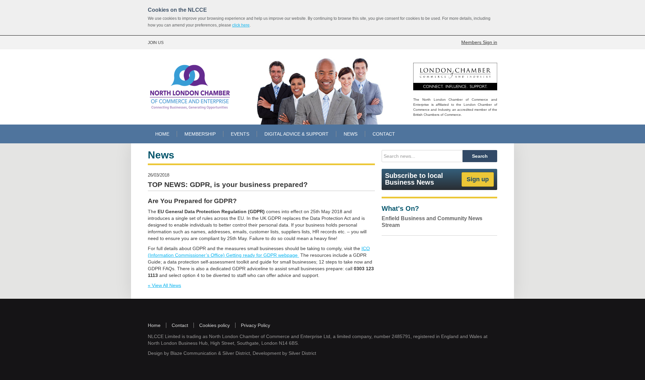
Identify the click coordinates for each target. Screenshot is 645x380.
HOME (162, 134)
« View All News (164, 285)
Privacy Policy (255, 325)
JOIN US (156, 42)
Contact (180, 325)
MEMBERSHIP (200, 134)
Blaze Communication (193, 353)
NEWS (350, 134)
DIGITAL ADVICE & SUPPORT (296, 134)
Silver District (236, 353)
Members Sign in (479, 42)
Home (154, 325)
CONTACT (384, 134)
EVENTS (240, 134)
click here (241, 25)
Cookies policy (214, 325)
